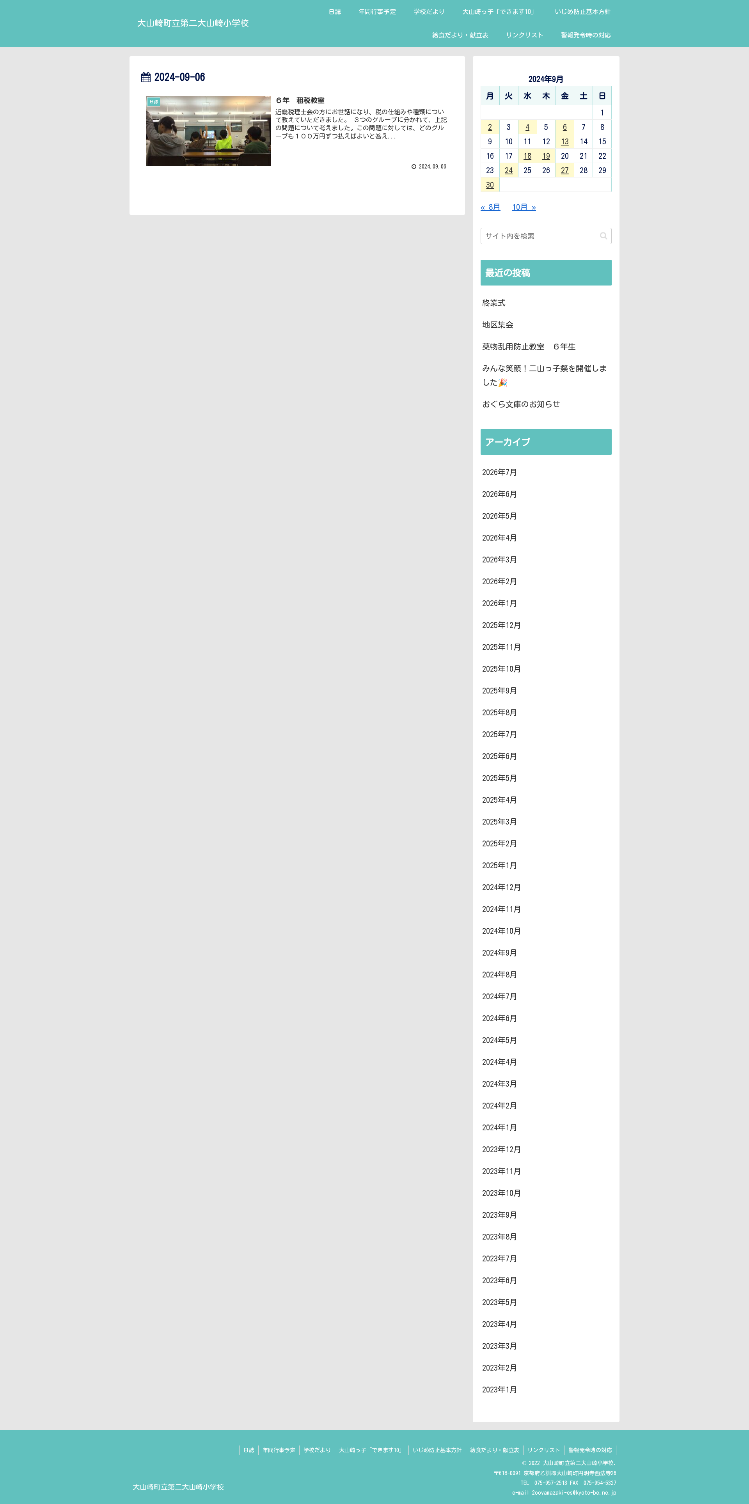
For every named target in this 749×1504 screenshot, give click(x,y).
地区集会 (497, 324)
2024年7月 (499, 996)
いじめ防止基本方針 (437, 1450)
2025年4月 (499, 799)
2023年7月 (499, 1258)
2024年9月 (499, 952)
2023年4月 (499, 1324)
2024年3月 (499, 1083)
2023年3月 (499, 1346)
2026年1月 (499, 603)
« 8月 (491, 207)
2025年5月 (499, 778)
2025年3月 (499, 821)
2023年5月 (499, 1302)
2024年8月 (499, 974)
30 (490, 184)
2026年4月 (499, 537)
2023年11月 (501, 1171)
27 (565, 170)
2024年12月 (501, 887)
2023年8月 (499, 1236)
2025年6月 (499, 756)
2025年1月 (499, 865)
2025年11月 (501, 647)
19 (546, 156)
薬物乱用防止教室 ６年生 (529, 346)
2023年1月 (499, 1389)
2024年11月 (501, 909)
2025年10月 (501, 668)
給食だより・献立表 (494, 1450)
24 (509, 170)
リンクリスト (543, 1450)
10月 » (524, 207)
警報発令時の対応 (590, 1450)
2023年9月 (499, 1214)
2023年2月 (499, 1367)
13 (565, 141)
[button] (604, 235)
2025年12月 (501, 625)
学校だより (317, 1450)
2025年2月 (499, 843)
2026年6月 (499, 494)
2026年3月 (499, 559)
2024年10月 (501, 931)
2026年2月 (499, 581)
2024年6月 (499, 1018)
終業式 (494, 303)
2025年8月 (499, 712)
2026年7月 (499, 472)
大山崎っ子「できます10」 (372, 1450)
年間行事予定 (279, 1450)
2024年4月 (499, 1062)
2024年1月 (499, 1127)
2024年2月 (499, 1105)
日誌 (248, 1450)
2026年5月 (499, 516)
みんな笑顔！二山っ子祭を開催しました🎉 (544, 375)
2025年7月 (499, 734)
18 (527, 156)
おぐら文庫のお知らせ (521, 404)
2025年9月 (499, 690)
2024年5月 (499, 1040)
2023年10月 (501, 1193)
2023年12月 (501, 1149)
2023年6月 (499, 1280)
